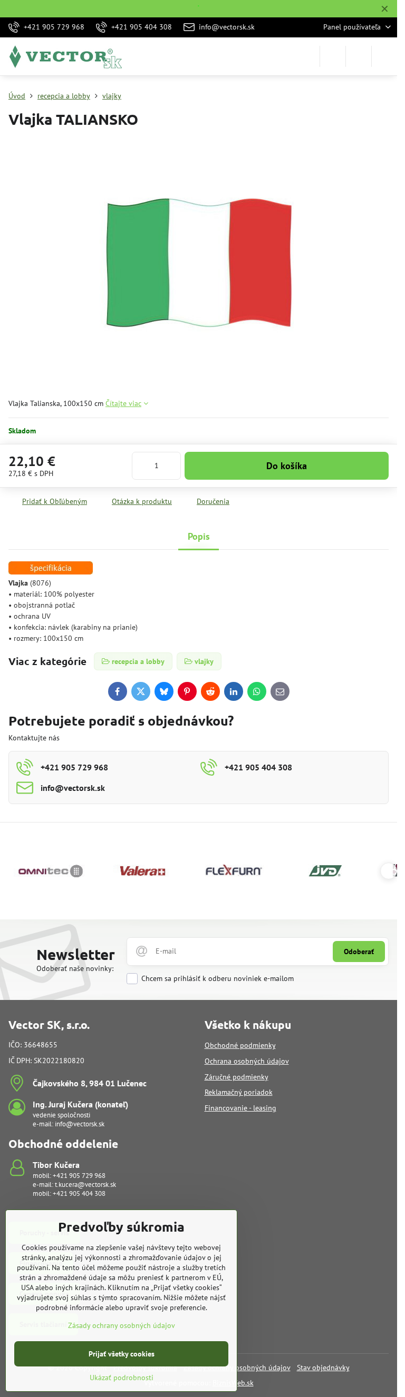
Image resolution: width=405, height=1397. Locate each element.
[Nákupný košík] (358, 56)
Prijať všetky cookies (122, 1354)
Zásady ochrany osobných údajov (121, 1325)
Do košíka (286, 466)
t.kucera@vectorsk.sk (85, 1184)
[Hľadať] (332, 56)
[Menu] (384, 56)
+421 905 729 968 (79, 1175)
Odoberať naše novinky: (74, 968)
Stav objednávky (323, 1367)
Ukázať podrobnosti (121, 1377)
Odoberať (359, 951)
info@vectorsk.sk (79, 1123)
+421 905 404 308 (79, 1193)
